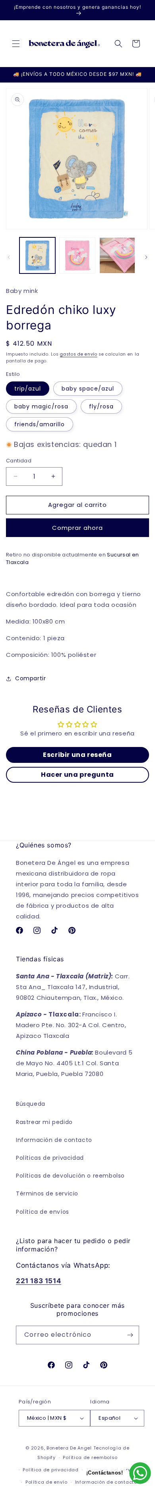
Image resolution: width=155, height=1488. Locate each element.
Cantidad (18, 460)
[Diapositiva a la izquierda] (8, 257)
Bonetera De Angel (69, 1448)
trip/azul (27, 389)
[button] (16, 43)
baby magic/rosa (41, 406)
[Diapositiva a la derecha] (146, 257)
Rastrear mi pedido (44, 1122)
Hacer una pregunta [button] (77, 774)
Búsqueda (30, 1104)
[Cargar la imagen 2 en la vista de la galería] (77, 255)
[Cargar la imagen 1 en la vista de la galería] (37, 255)
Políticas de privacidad (50, 1158)
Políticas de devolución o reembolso (70, 1176)
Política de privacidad (50, 1470)
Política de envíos (42, 1212)
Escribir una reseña (77, 754)
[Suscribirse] (130, 1335)
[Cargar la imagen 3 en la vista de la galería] (117, 255)
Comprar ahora (77, 528)
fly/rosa (101, 406)
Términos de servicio (47, 1193)
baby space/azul (88, 389)
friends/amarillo (39, 424)
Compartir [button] (30, 678)
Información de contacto (54, 1140)
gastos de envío (78, 354)
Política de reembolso (90, 1457)
